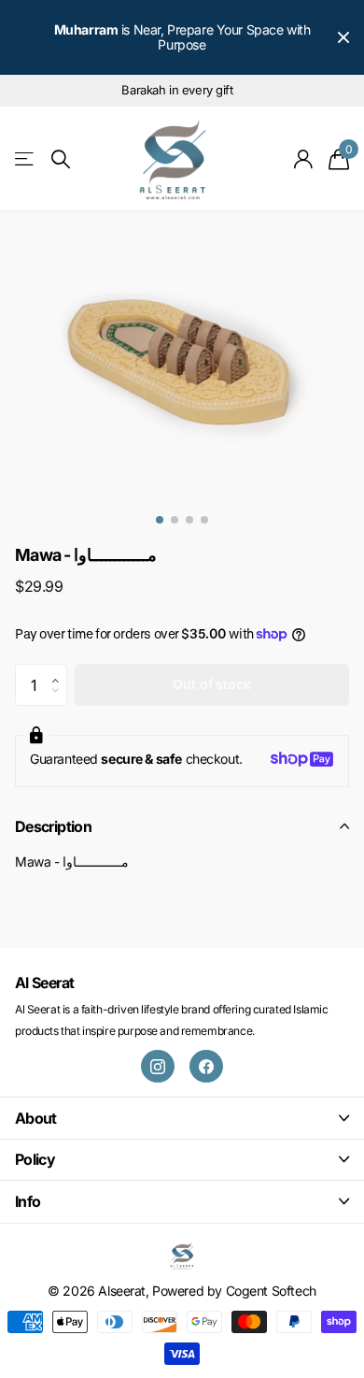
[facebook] (206, 1067)
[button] (60, 669)
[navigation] (159, 519)
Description (53, 826)
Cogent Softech (271, 1291)
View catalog (25, 159)
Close (343, 37)
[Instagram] (158, 1067)
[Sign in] (304, 158)
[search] (60, 159)
